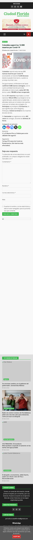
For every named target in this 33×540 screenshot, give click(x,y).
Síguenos (28, 34)
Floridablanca (7, 470)
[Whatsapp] (19, 127)
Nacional (5, 41)
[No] (31, 533)
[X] (16, 127)
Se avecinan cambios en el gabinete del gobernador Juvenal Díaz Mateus (16, 371)
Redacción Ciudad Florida (11, 50)
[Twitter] (19, 509)
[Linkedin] (4, 127)
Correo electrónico (9, 193)
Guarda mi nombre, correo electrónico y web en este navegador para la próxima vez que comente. (17, 208)
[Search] (24, 34)
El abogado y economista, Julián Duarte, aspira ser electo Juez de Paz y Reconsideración (16, 462)
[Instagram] (8, 127)
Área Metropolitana (9, 408)
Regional (6, 379)
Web (3, 200)
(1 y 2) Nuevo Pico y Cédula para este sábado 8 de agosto (15, 133)
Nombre (5, 186)
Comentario (6, 162)
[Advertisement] (16, 24)
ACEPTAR (16, 536)
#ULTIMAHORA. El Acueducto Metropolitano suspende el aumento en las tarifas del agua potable (16, 431)
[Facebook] (12, 127)
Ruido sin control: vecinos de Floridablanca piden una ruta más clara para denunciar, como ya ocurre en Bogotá (16, 400)
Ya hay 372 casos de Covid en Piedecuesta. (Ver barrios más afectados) (12, 142)
